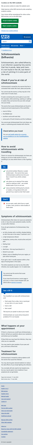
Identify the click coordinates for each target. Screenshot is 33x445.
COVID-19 (3, 401)
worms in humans (16, 282)
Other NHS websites (6, 422)
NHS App (3, 405)
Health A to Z (4, 388)
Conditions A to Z (7, 50)
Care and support (5, 399)
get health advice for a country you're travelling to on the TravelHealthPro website (16, 136)
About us (3, 426)
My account (27, 37)
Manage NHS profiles (6, 420)
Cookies (3, 437)
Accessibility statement (7, 431)
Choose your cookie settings (9, 31)
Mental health (5, 396)
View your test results (6, 410)
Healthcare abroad (6, 416)
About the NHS (5, 413)
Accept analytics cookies (10, 20)
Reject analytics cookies (10, 26)
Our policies (4, 434)
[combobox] (14, 41)
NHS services (14, 45)
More (22, 46)
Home (2, 386)
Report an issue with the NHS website (11, 429)
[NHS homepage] (5, 37)
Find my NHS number (6, 408)
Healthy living (5, 394)
